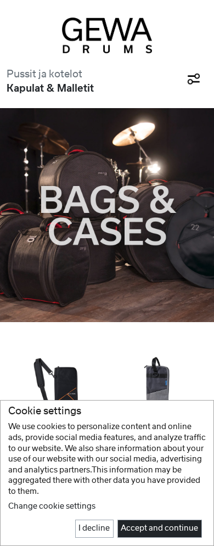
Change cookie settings (51, 506)
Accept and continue (159, 528)
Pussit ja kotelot (44, 74)
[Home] (107, 35)
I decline (94, 528)
